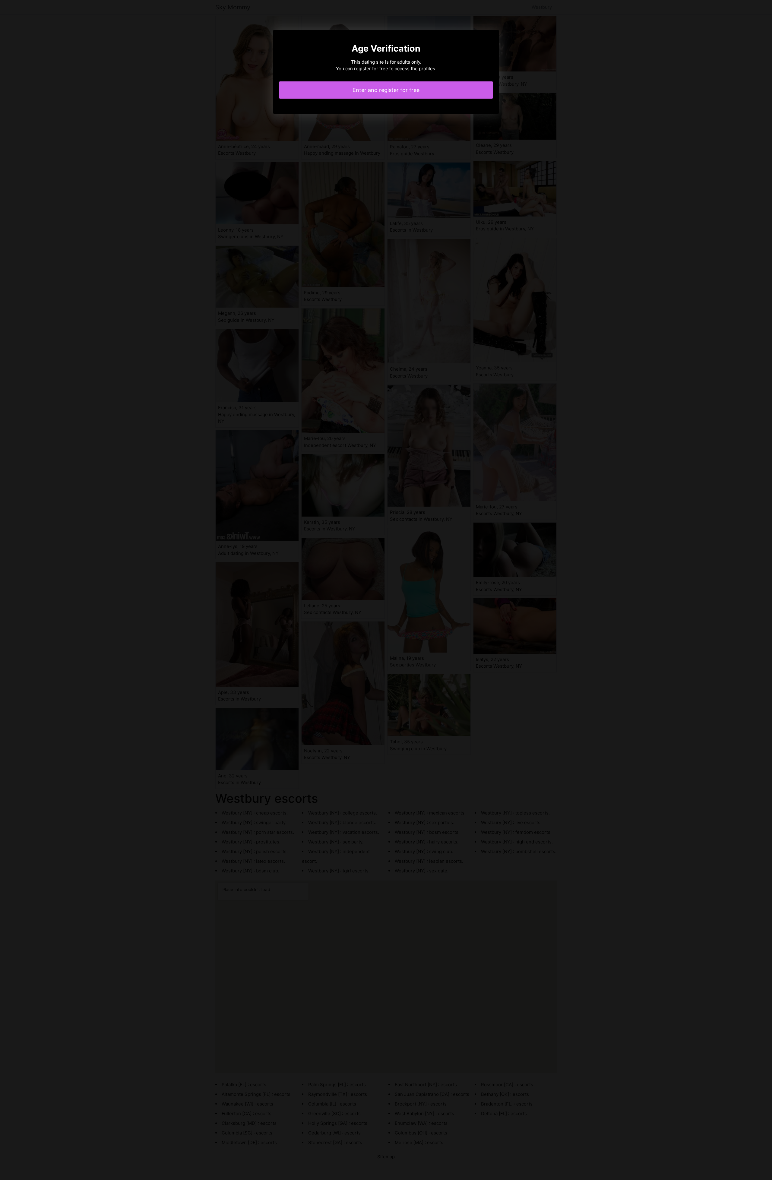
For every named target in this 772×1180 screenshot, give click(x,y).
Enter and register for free (386, 90)
